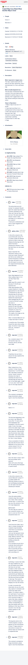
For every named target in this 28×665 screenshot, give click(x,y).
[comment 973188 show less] (6, 363)
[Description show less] (3, 75)
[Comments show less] (3, 197)
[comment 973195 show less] (6, 202)
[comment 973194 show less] (6, 231)
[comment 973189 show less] (6, 350)
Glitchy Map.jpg (14, 142)
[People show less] (3, 16)
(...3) (7, 53)
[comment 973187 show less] (6, 390)
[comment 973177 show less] (6, 637)
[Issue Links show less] (3, 149)
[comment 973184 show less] (6, 453)
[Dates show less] (3, 27)
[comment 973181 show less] (6, 520)
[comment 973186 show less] (6, 403)
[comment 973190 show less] (6, 335)
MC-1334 (18, 6)
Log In (25, 2)
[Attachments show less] (3, 125)
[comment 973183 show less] (6, 472)
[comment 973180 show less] (6, 557)
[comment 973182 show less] (6, 492)
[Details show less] (3, 43)
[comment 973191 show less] (6, 271)
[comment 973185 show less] (6, 413)
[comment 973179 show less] (6, 617)
